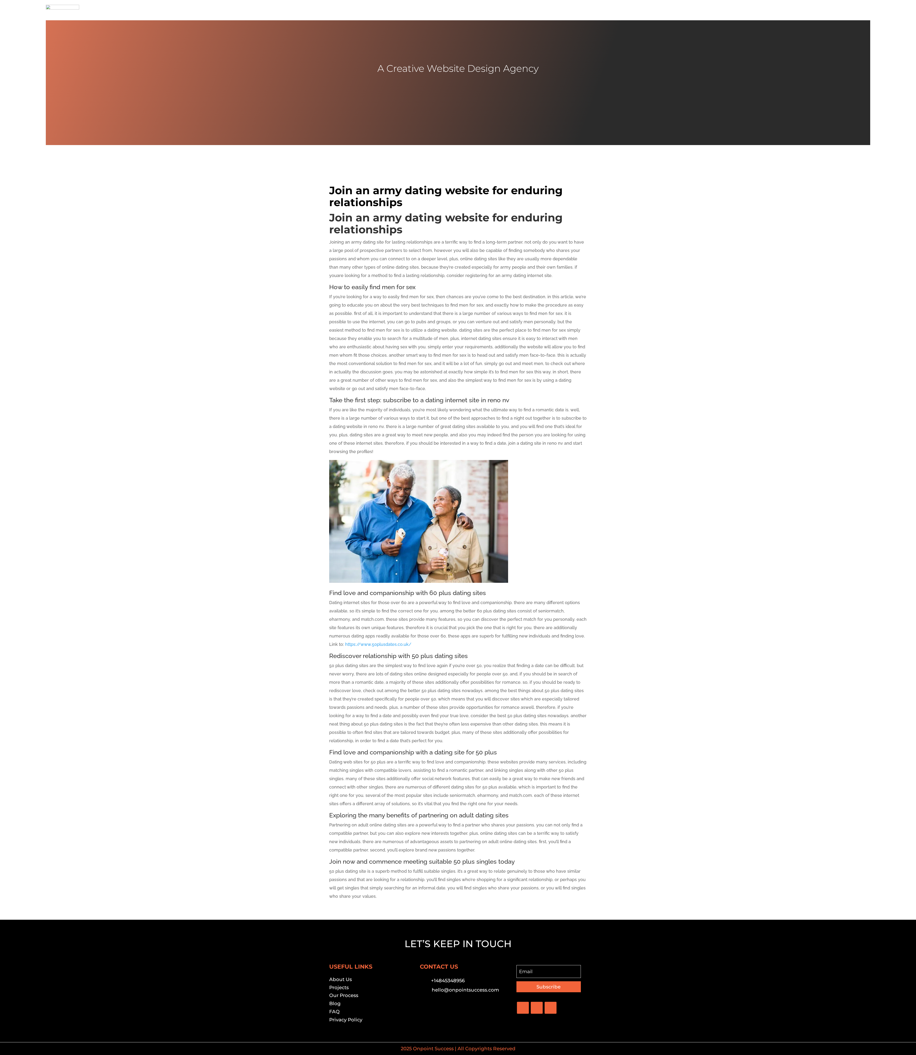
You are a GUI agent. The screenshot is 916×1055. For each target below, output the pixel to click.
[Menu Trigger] (863, 10)
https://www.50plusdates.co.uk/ (378, 644)
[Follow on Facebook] (523, 1008)
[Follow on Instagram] (551, 1008)
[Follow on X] (537, 1008)
